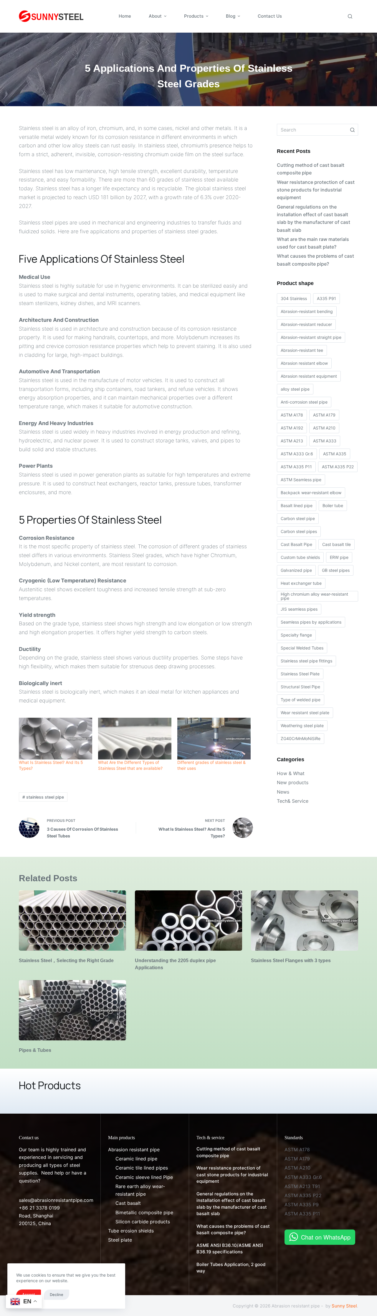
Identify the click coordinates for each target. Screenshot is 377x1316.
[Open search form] (350, 16)
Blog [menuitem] (230, 16)
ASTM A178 (292, 414)
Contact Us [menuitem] (270, 16)
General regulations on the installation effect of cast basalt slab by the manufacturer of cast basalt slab (313, 218)
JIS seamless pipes (299, 609)
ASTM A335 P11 (296, 466)
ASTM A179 (324, 414)
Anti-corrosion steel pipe (304, 401)
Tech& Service (292, 801)
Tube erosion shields (131, 1231)
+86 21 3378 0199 (39, 1208)
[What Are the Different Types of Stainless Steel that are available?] (134, 738)
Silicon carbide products (142, 1222)
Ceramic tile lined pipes (141, 1168)
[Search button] (352, 130)
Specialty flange (296, 634)
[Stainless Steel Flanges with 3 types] (304, 920)
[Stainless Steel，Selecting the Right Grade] (72, 920)
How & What (291, 773)
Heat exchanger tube (301, 583)
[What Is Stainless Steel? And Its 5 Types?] (55, 738)
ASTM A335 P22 (338, 466)
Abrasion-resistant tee (302, 350)
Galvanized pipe (296, 570)
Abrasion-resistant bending (307, 311)
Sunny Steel (344, 1306)
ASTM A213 (292, 440)
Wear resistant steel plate (305, 712)
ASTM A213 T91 (302, 1186)
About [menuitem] (155, 16)
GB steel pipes (336, 570)
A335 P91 (326, 298)
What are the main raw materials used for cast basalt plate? (313, 243)
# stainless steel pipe (43, 796)
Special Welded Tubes (302, 647)
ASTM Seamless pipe (301, 479)
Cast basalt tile (336, 544)
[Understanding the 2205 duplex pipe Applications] (188, 920)
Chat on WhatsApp (325, 1237)
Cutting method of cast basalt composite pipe (310, 169)
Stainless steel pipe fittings (306, 660)
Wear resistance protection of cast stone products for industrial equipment (316, 190)
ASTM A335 (334, 453)
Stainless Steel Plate (300, 673)
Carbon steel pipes (299, 531)
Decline (56, 1294)
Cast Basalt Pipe (296, 544)
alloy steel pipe (295, 389)
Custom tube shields (300, 557)
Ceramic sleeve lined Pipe (144, 1177)
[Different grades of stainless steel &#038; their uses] (214, 738)
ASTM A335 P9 (302, 1204)
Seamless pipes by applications (311, 621)
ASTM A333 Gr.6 (297, 453)
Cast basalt (128, 1203)
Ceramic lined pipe (136, 1159)
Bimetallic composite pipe (144, 1212)
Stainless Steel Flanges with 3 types (291, 960)
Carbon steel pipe (298, 518)
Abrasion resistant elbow (304, 363)
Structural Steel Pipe (300, 686)
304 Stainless (294, 298)
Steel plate (120, 1240)
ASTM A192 (292, 427)
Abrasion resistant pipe (134, 1149)
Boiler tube (333, 505)
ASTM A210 (324, 427)
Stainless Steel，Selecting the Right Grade (66, 960)
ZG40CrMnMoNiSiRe (300, 738)
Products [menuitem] (194, 16)
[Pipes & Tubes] (72, 1010)
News (283, 792)
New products (292, 782)
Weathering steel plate (302, 725)
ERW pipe (339, 557)
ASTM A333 (324, 440)
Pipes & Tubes (35, 1050)
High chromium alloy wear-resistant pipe (314, 596)
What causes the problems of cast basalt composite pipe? (315, 259)
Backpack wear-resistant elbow (311, 492)
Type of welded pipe (300, 699)
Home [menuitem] (125, 16)
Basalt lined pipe (296, 505)
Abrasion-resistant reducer (306, 324)
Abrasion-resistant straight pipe (311, 337)
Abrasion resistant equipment (309, 376)
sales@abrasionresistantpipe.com (56, 1200)
